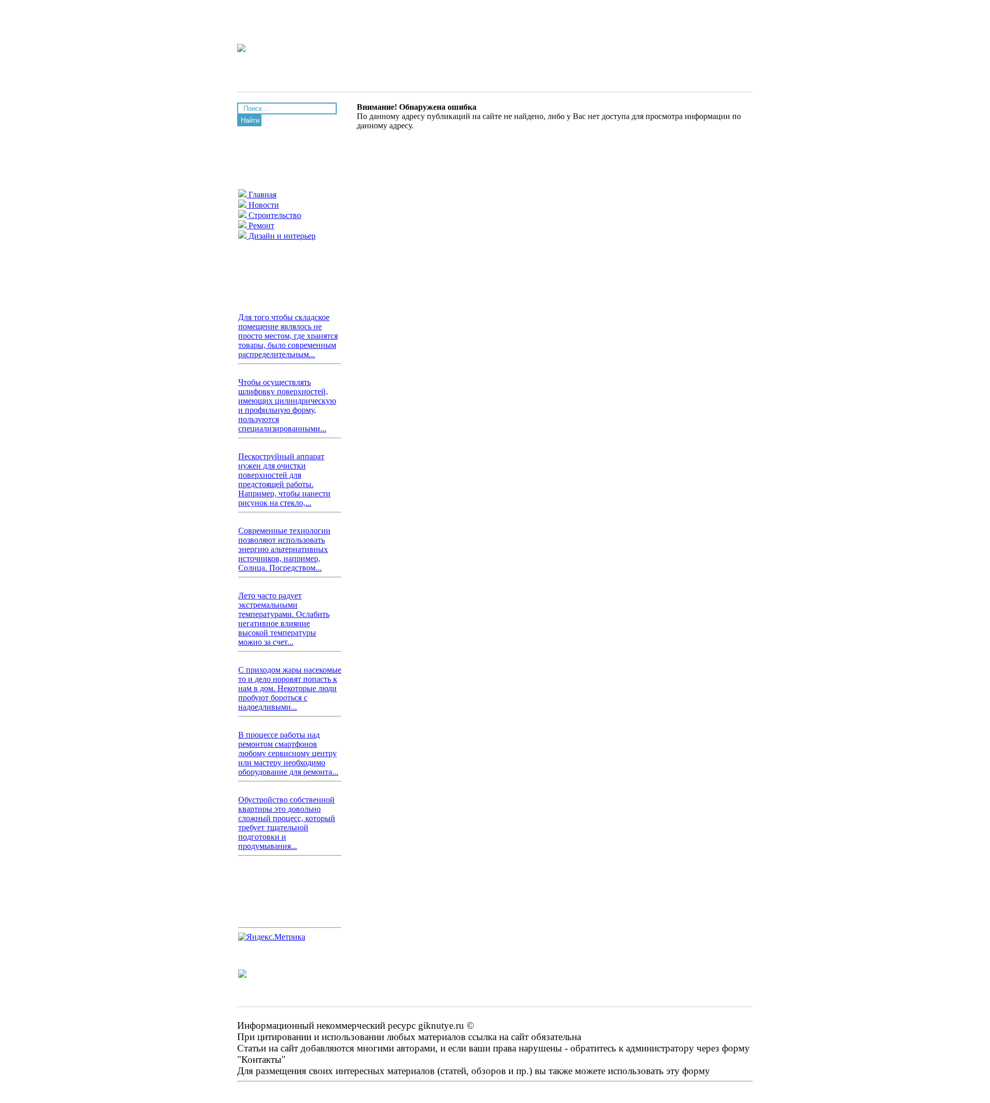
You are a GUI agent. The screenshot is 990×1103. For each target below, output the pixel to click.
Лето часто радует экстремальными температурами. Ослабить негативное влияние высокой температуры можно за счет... (283, 618)
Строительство (273, 215)
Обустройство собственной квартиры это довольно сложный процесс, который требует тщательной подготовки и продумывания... (286, 822)
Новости (262, 204)
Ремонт (260, 225)
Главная (261, 194)
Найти (250, 120)
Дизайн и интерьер (281, 235)
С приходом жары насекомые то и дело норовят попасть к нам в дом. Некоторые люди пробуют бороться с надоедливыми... (289, 688)
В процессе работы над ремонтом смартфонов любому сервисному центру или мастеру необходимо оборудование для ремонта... (288, 753)
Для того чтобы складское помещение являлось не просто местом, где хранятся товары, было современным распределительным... (288, 336)
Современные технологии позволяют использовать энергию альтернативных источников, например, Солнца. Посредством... (284, 549)
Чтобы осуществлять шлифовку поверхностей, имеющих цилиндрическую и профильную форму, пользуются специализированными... (287, 405)
